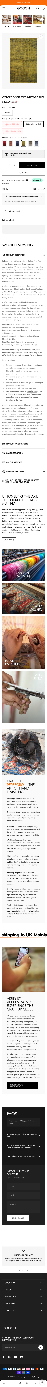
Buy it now (23, 173)
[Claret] (4, 143)
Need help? (41, 189)
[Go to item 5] (25, 92)
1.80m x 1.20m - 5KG (12, 124)
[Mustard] (23, 143)
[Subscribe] (40, 1347)
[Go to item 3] (19, 92)
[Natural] (30, 143)
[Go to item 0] (14, 92)
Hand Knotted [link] (12, 662)
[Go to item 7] (30, 92)
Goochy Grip (32, 391)
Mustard (7, 112)
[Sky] (36, 143)
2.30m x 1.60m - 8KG (33, 124)
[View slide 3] (25, 1270)
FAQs (22, 1121)
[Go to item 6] (27, 92)
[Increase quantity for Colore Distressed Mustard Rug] (14, 165)
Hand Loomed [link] (35, 608)
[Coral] (11, 143)
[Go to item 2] (16, 92)
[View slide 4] (27, 1270)
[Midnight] (17, 143)
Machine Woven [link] (23, 574)
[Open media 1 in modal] (40, 36)
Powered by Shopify (32, 1377)
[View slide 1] (19, 1270)
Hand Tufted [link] (36, 676)
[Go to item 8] (33, 92)
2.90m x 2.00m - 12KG (13, 131)
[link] (9, 539)
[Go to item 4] (22, 92)
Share (7, 189)
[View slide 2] (22, 1270)
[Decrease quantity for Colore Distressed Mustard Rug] (4, 165)
